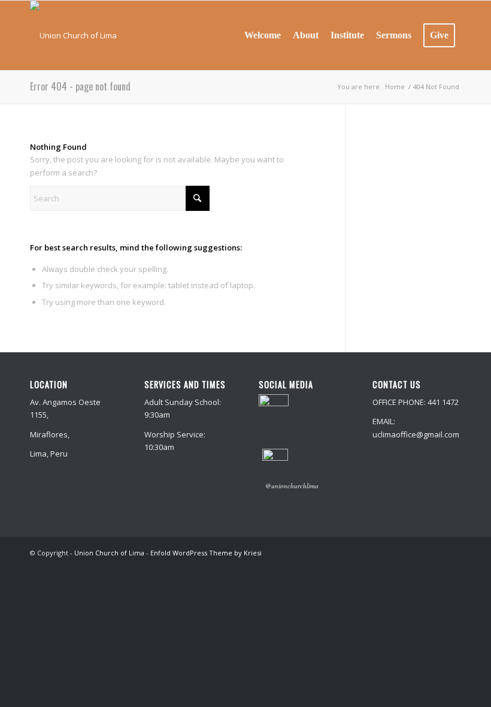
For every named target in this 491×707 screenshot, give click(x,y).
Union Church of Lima (109, 552)
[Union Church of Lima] (73, 35)
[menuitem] (262, 35)
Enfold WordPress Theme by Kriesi (206, 552)
